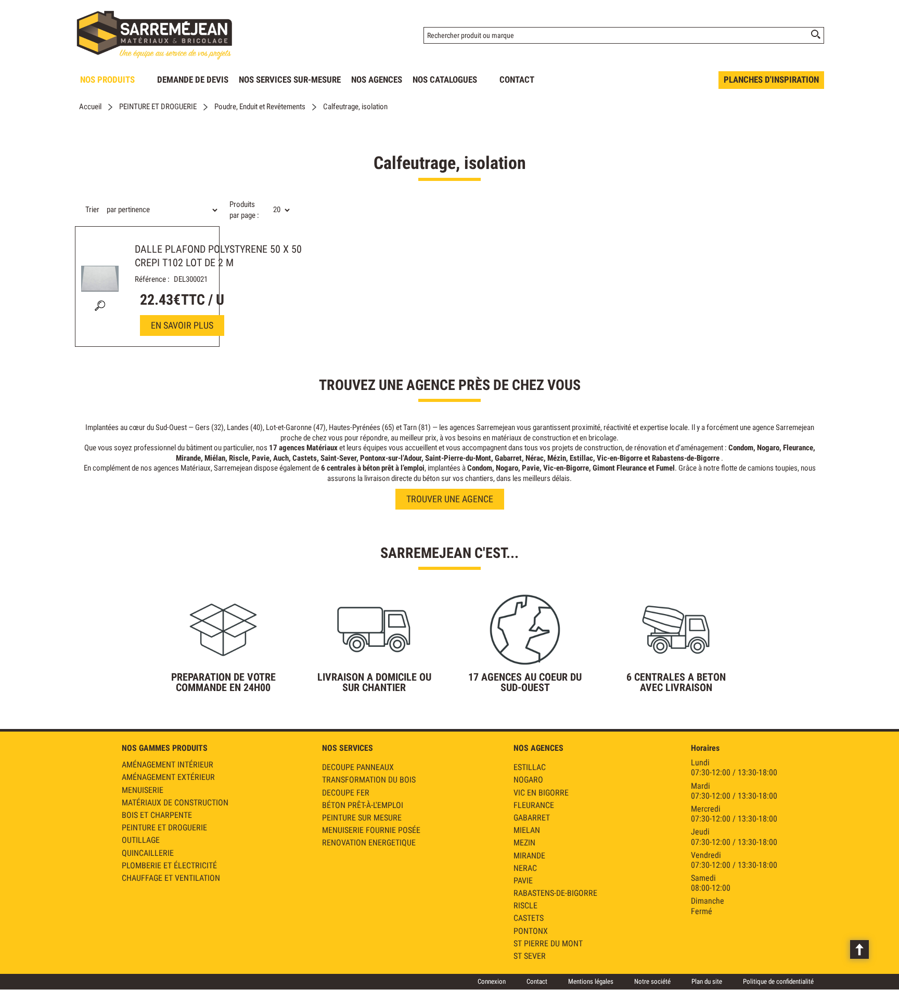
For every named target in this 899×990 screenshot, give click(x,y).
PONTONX (530, 931)
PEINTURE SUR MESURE (362, 818)
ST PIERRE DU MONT (548, 943)
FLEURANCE (533, 805)
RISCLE (525, 905)
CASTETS (528, 918)
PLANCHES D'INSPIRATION (771, 79)
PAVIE (523, 880)
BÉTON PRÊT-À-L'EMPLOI (362, 805)
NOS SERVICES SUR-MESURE (290, 79)
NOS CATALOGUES (445, 79)
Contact (536, 981)
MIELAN (526, 830)
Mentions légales (590, 981)
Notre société (652, 981)
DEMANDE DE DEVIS (192, 79)
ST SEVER (529, 956)
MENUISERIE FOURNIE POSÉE (371, 830)
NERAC (525, 868)
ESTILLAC (529, 767)
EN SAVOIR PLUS (182, 325)
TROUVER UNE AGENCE (449, 498)
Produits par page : (244, 210)
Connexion (492, 981)
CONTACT (516, 79)
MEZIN (524, 843)
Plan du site (706, 981)
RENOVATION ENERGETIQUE (369, 843)
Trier (92, 209)
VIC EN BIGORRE (541, 793)
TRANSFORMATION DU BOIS (369, 780)
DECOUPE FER (345, 793)
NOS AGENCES (376, 79)
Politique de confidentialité (778, 981)
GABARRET (531, 818)
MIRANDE (529, 856)
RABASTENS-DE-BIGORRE (555, 893)
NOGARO (528, 780)
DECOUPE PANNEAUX (358, 767)
